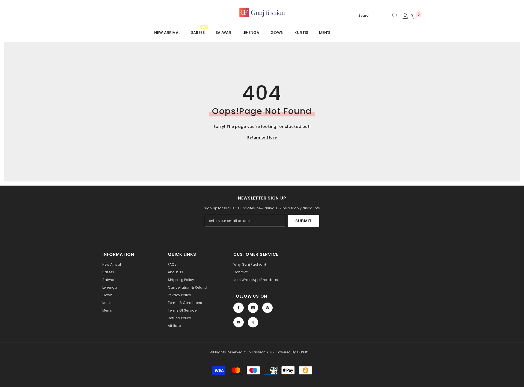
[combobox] (373, 15)
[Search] (377, 15)
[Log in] (405, 16)
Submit (303, 221)
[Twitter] (253, 322)
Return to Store (262, 137)
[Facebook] (238, 308)
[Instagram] (253, 308)
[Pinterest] (267, 308)
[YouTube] (238, 322)
